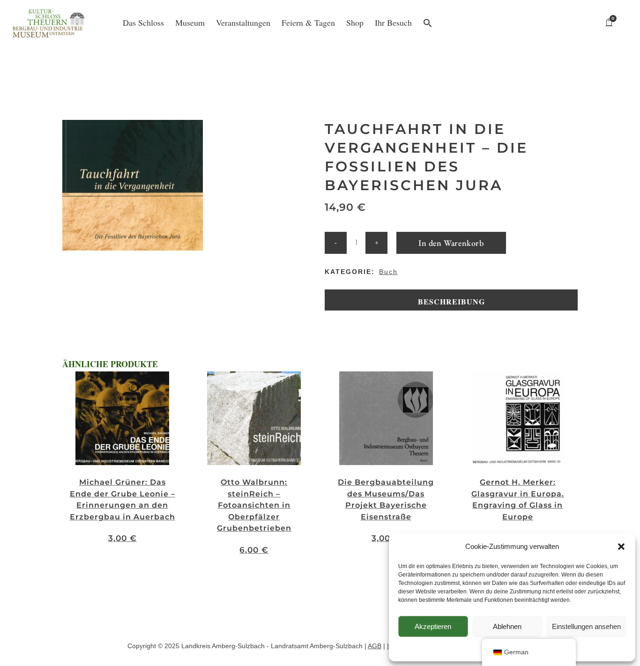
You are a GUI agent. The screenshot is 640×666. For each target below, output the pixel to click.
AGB (374, 646)
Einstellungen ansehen (586, 626)
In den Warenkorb (451, 242)
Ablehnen (507, 626)
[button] (621, 546)
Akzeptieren (433, 626)
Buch (388, 271)
